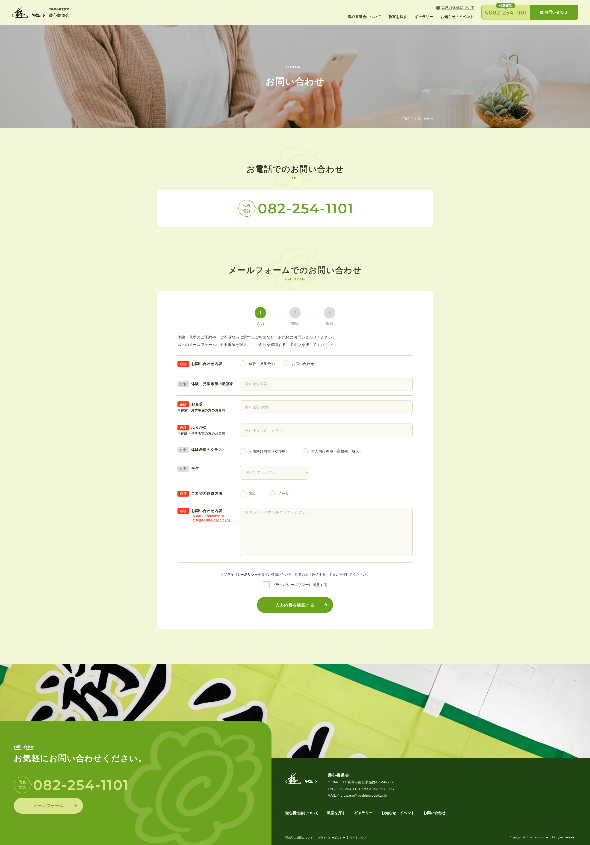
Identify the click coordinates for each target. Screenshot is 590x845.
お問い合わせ (556, 12)
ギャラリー (424, 17)
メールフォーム (48, 805)
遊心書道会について (364, 17)
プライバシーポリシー (241, 574)
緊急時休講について (458, 7)
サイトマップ (358, 837)
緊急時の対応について (299, 837)
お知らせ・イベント (457, 17)
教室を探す (398, 17)
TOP (406, 119)
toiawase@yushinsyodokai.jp (363, 795)
